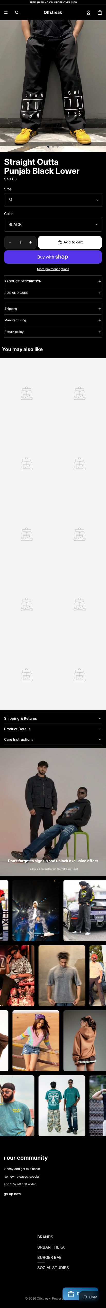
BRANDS (45, 1236)
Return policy (14, 332)
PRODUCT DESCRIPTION (22, 281)
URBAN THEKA (51, 1247)
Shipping (10, 309)
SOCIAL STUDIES (53, 1267)
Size (7, 189)
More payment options (53, 269)
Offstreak (43, 1298)
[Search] (17, 12)
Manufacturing (15, 320)
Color (8, 213)
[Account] (88, 12)
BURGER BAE (49, 1257)
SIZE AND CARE (16, 293)
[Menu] (6, 12)
